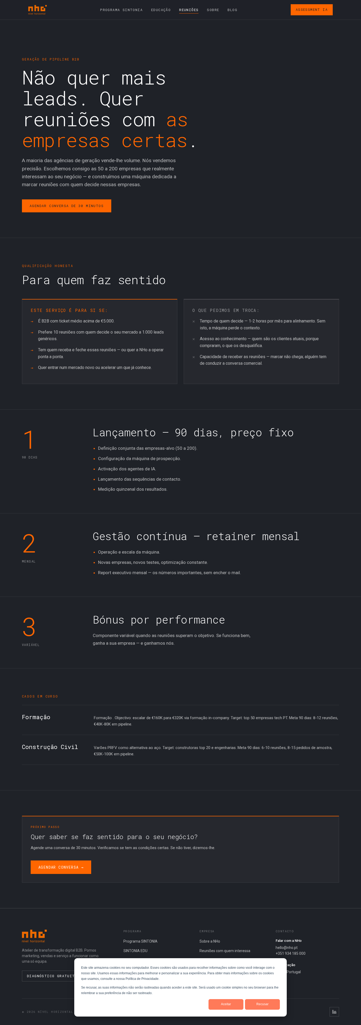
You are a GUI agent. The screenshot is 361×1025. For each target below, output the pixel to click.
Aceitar (226, 1004)
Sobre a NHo (210, 941)
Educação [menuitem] (161, 9)
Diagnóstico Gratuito (52, 975)
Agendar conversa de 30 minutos (67, 205)
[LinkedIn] (334, 1012)
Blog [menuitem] (232, 9)
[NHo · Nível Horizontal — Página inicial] (37, 10)
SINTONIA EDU (135, 951)
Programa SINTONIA (140, 941)
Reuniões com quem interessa (225, 951)
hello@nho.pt (287, 948)
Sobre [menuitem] (213, 9)
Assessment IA (312, 9)
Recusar (262, 1004)
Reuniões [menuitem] (188, 9)
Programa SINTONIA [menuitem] (121, 9)
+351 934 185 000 (291, 953)
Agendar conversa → (61, 867)
